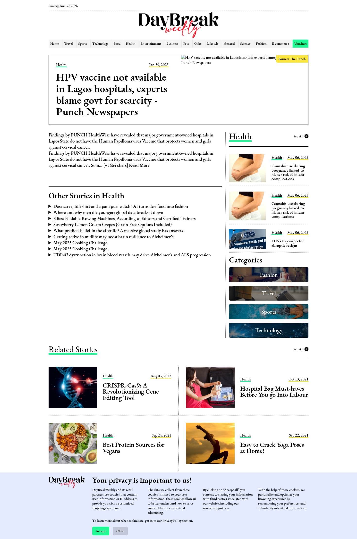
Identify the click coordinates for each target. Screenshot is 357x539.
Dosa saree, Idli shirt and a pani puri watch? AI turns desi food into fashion (120, 206)
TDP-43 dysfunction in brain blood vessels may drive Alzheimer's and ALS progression (132, 255)
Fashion (261, 43)
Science (245, 43)
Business (172, 43)
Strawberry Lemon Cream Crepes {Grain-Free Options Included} (112, 224)
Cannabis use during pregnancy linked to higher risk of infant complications (288, 172)
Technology (100, 43)
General (229, 43)
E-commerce (280, 43)
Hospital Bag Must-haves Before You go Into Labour (274, 391)
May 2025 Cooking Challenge (80, 243)
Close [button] (120, 531)
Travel (68, 43)
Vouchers (300, 43)
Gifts (197, 43)
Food (117, 43)
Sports (82, 43)
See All (298, 136)
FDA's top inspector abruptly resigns (288, 243)
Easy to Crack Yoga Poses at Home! (272, 447)
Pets (186, 43)
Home (54, 43)
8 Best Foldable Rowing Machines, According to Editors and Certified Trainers (124, 218)
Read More (139, 165)
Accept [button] (101, 531)
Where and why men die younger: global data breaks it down (108, 212)
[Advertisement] (24, 82)
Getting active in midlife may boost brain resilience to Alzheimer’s (113, 237)
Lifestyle (213, 43)
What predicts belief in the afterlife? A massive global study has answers (118, 230)
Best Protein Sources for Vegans (133, 447)
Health (130, 43)
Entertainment (151, 43)
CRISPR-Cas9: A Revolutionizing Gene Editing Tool (131, 391)
